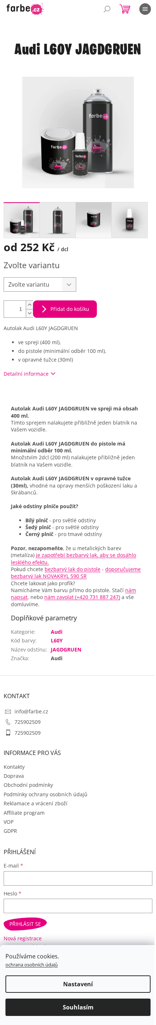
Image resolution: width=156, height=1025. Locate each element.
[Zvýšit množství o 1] (29, 305)
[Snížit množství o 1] (29, 313)
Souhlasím (78, 1007)
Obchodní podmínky (28, 784)
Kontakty (14, 766)
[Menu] (145, 9)
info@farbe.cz (31, 711)
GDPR (10, 830)
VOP (8, 821)
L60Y (57, 640)
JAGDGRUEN (66, 649)
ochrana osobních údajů (31, 964)
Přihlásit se (25, 923)
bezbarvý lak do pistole (72, 569)
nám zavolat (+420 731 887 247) (82, 597)
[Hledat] (107, 9)
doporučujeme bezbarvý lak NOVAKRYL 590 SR (76, 572)
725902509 (28, 721)
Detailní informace (26, 373)
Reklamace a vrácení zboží (35, 803)
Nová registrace (23, 938)
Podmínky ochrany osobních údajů (45, 794)
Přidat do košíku (69, 308)
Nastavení (78, 984)
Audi (56, 631)
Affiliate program (24, 812)
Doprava (14, 775)
